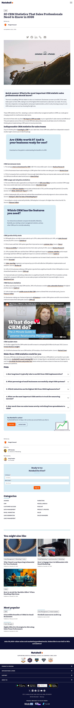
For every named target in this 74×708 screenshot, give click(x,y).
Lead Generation (9, 515)
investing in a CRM (22, 129)
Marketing (40, 500)
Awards (6, 500)
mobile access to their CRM (27, 291)
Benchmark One (9, 279)
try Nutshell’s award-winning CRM (22, 359)
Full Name (7, 475)
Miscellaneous (42, 503)
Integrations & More (8, 671)
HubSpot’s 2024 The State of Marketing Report (23, 196)
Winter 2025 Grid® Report (19, 191)
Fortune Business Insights (12, 347)
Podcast (40, 506)
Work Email (7, 480)
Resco (60, 244)
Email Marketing (9, 512)
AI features (36, 297)
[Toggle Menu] (71, 2)
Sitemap (42, 696)
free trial (11, 424)
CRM (5, 10)
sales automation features (55, 286)
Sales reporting (10, 263)
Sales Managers (42, 515)
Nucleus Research (58, 167)
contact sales (22, 424)
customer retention (53, 251)
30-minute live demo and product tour (20, 361)
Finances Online (14, 202)
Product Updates (43, 509)
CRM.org (25, 271)
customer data (48, 244)
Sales (39, 512)
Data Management (9, 509)
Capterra (56, 254)
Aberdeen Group (41, 185)
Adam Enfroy (34, 176)
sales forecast (62, 238)
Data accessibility (11, 248)
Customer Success (10, 506)
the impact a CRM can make (31, 119)
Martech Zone (64, 170)
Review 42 (18, 265)
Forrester (12, 259)
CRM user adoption (18, 188)
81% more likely (45, 183)
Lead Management (9, 518)
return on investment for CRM (21, 167)
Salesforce (22, 240)
